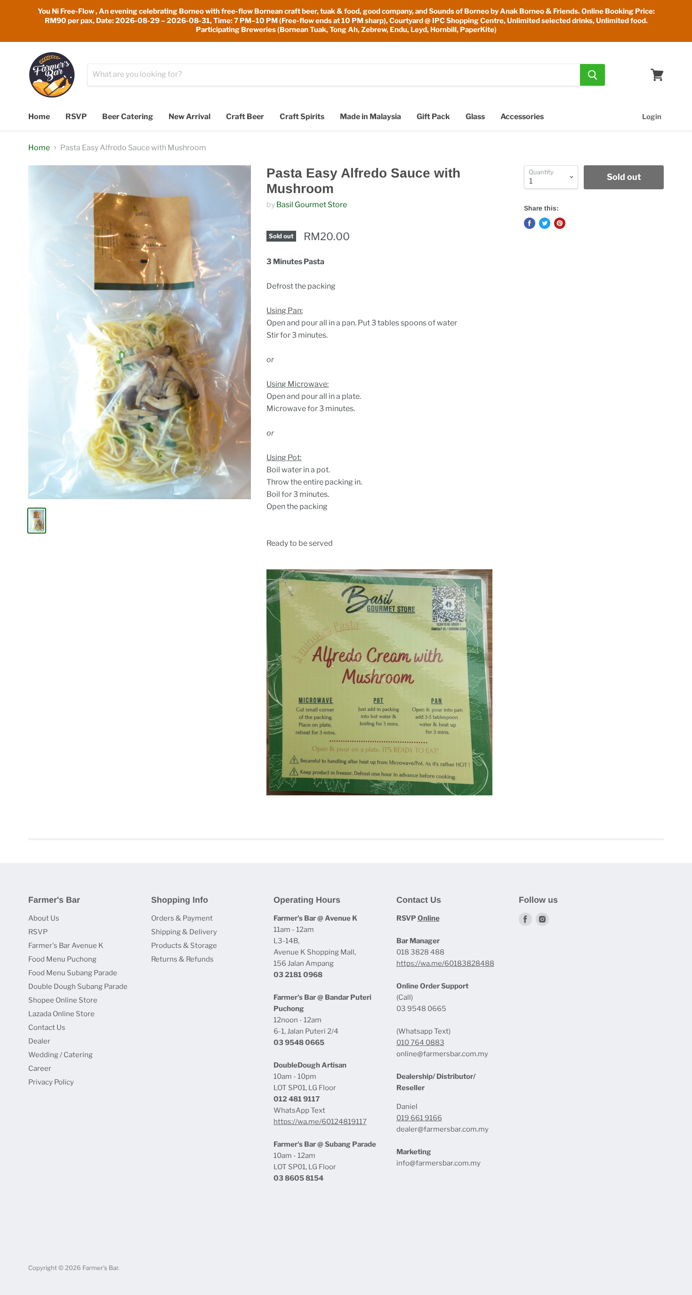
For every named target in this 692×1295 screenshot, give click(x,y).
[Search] (592, 75)
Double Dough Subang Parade (78, 986)
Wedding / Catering (60, 1055)
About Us (43, 918)
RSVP (76, 116)
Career (39, 1068)
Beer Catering (127, 116)
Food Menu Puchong (62, 959)
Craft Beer (245, 116)
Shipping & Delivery (184, 932)
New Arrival (189, 116)
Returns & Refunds (182, 959)
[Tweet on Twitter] (544, 223)
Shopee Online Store (62, 1000)
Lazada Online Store (61, 1014)
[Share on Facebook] (529, 223)
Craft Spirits (302, 116)
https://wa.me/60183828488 (445, 963)
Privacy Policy (51, 1082)
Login (651, 117)
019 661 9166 (419, 1118)
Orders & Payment (182, 918)
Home (39, 116)
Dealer (39, 1041)
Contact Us (46, 1027)
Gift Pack (433, 116)
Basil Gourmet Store (311, 204)
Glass (475, 116)
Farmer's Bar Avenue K (66, 945)
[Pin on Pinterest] (559, 223)
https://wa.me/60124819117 (320, 1121)
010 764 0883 (420, 1042)
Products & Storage (184, 945)
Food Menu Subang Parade (72, 973)
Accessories (522, 116)
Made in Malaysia (370, 116)
